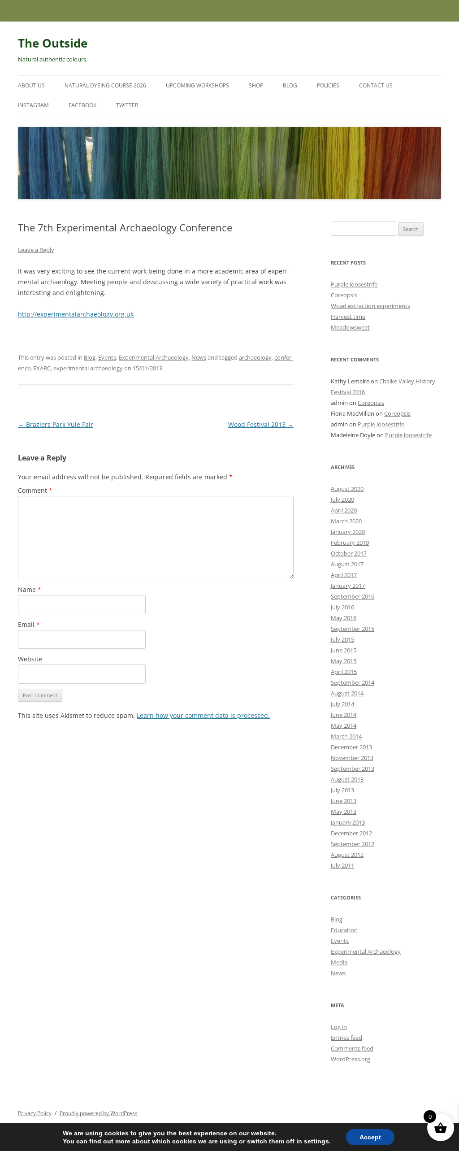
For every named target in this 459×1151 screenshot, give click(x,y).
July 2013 (342, 790)
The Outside (52, 43)
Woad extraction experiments (370, 306)
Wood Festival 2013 (261, 424)
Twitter (127, 105)
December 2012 (351, 833)
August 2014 (347, 693)
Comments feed (352, 1048)
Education (344, 930)
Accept (370, 1137)
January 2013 (348, 822)
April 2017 (344, 575)
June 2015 (343, 650)
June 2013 (343, 801)
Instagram (33, 105)
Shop (256, 85)
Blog (290, 85)
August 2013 (347, 779)
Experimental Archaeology (154, 357)
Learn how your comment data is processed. (203, 715)
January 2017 (348, 586)
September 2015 (352, 629)
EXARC (42, 368)
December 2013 (351, 747)
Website (30, 659)
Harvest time (348, 317)
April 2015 (344, 672)
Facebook (82, 105)
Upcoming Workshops (197, 85)
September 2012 (352, 844)
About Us (31, 85)
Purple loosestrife (354, 284)
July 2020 (342, 499)
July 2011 (342, 865)
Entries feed (346, 1038)
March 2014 (346, 736)
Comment (35, 490)
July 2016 (342, 607)
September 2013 (352, 768)
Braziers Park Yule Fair (55, 424)
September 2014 (352, 682)
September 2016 (352, 596)
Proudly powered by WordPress (99, 1113)
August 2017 (347, 564)
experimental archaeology (88, 368)
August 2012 (347, 855)
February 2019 (350, 543)
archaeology (255, 357)
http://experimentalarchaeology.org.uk (76, 314)
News (198, 357)
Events (107, 357)
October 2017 (349, 553)
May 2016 (343, 618)
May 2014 (343, 725)
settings (316, 1141)
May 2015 (343, 661)
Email (29, 624)
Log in (339, 1027)
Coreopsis (344, 295)
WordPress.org (350, 1059)
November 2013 (352, 758)
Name (29, 589)
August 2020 (347, 489)
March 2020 (346, 521)
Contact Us (376, 85)
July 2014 (342, 704)
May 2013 (343, 812)
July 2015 (342, 639)
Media (339, 962)
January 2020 (348, 532)
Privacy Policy (35, 1113)
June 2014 (343, 715)
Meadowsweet (350, 327)
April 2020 (344, 510)
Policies (328, 85)
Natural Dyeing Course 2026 (105, 85)
